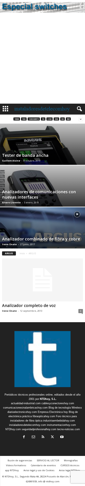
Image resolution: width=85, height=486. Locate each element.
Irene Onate (9, 244)
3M (68, 119)
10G (24, 119)
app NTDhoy (12, 470)
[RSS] (43, 437)
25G (56, 119)
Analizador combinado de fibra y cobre (41, 239)
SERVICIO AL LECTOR (48, 460)
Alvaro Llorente (11, 202)
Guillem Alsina (11, 160)
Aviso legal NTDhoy (69, 470)
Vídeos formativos (16, 465)
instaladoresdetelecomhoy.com (27, 424)
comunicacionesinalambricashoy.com (25, 407)
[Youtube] (61, 437)
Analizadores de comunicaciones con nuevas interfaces (39, 194)
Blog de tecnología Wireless (65, 407)
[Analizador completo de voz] (42, 279)
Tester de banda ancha (25, 155)
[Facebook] (24, 437)
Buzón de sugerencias (20, 460)
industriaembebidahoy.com (59, 420)
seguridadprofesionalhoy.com (39, 429)
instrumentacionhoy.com (61, 424)
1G (43, 119)
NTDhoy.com (13, 429)
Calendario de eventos (43, 465)
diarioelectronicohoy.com (22, 411)
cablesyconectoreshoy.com (57, 403)
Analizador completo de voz (29, 305)
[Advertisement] (42, 59)
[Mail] (33, 437)
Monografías (71, 460)
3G (62, 119)
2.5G (49, 119)
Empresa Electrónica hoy (53, 411)
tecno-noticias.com (68, 429)
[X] (52, 437)
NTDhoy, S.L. (48, 399)
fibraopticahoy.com (44, 416)
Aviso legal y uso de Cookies (39, 470)
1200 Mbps (34, 119)
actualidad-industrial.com (26, 403)
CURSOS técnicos (69, 465)
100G (16, 119)
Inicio (22, 253)
